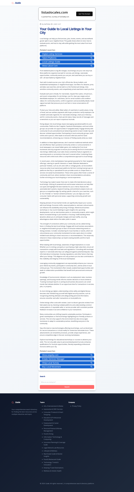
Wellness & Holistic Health (52, 471)
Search (67, 387)
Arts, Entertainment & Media (53, 406)
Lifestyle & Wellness (50, 451)
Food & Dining (48, 434)
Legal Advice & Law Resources (54, 448)
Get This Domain (84, 14)
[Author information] (52, 24)
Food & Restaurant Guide (52, 459)
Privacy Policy (76, 406)
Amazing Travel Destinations (53, 468)
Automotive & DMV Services (53, 409)
